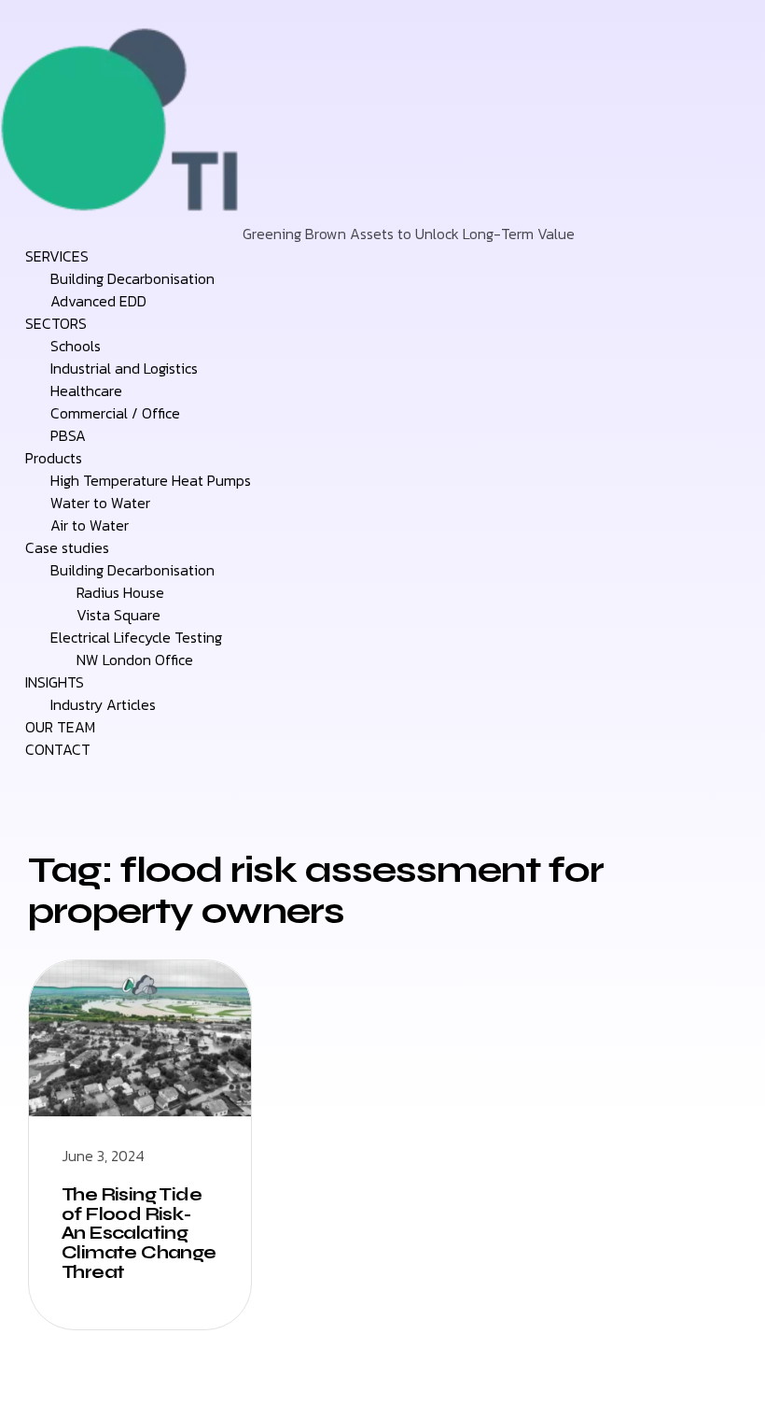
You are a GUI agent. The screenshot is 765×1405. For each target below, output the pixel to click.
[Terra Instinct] (121, 233)
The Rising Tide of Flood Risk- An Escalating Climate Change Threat (139, 1234)
